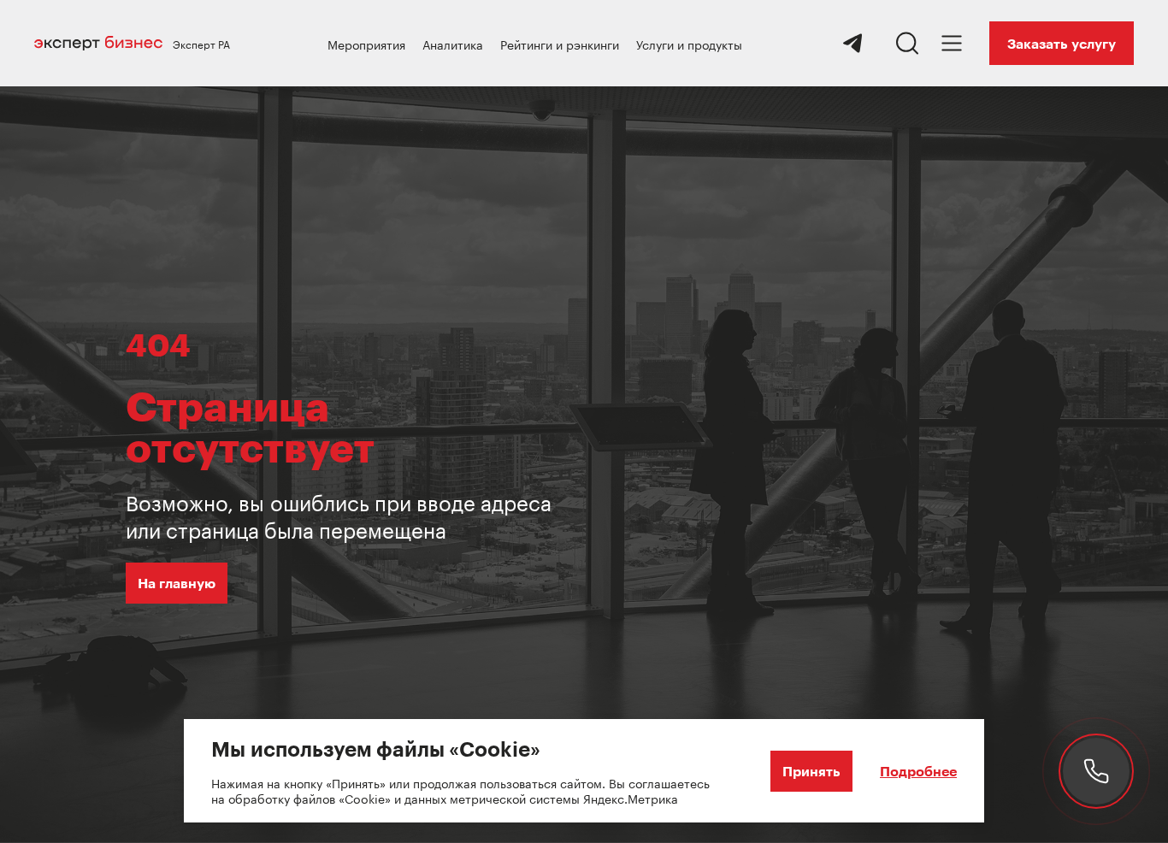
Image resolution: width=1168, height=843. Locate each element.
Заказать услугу (1061, 43)
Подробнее (918, 771)
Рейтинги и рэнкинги (559, 43)
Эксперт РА (201, 43)
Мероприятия (366, 43)
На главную (176, 583)
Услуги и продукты (689, 43)
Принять (811, 771)
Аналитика (452, 43)
